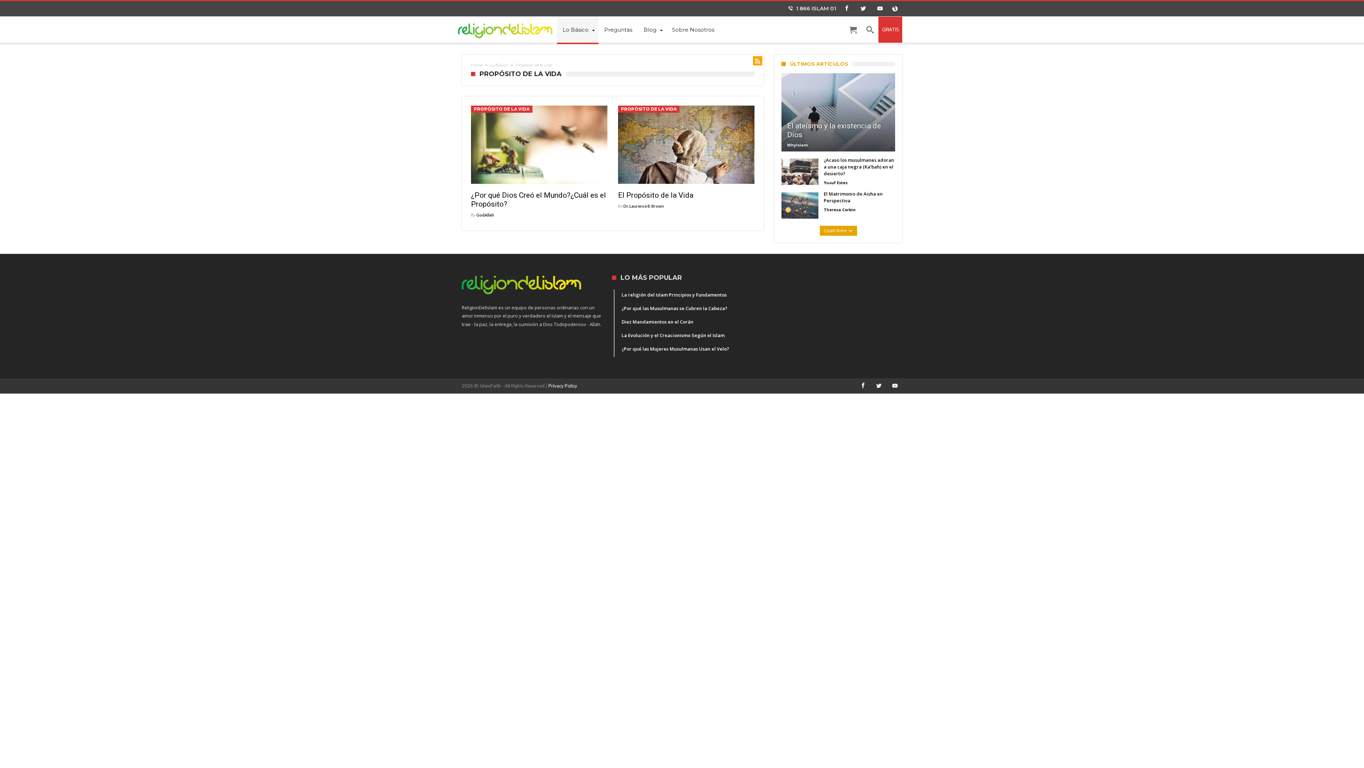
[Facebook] (846, 8)
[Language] (894, 8)
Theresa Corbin (840, 209)
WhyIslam (797, 145)
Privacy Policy (562, 386)
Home (476, 65)
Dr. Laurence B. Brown (643, 206)
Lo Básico (499, 65)
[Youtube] (879, 8)
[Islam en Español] (509, 29)
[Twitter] (863, 8)
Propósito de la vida (502, 109)
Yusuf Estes (836, 182)
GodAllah (485, 215)
